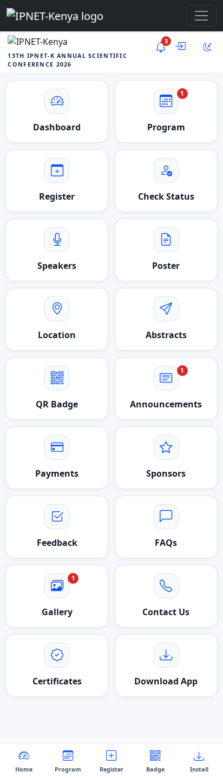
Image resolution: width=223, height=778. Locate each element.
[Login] (184, 47)
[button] (166, 180)
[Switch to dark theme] (207, 47)
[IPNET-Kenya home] (54, 15)
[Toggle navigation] (201, 16)
